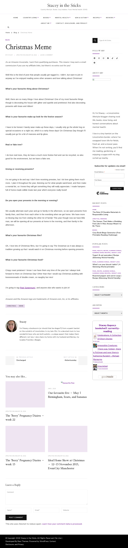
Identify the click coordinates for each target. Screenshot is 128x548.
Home (15, 18)
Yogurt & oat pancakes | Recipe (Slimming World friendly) (105, 256)
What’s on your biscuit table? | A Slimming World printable (106, 265)
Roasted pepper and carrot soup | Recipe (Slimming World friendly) (106, 277)
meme (21, 306)
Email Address (99, 172)
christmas (11, 306)
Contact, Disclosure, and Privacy (71, 23)
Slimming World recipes (101, 252)
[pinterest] (94, 63)
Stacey (10, 55)
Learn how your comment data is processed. (62, 524)
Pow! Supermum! (27, 288)
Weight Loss (116, 252)
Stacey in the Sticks (64, 6)
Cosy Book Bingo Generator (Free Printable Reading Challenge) (106, 234)
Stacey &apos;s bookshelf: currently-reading (107, 328)
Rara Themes (23, 541)
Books (46, 18)
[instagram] (99, 58)
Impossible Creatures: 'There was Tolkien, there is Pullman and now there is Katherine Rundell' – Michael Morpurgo (107, 352)
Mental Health (62, 18)
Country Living (30, 18)
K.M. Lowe (96, 341)
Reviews (109, 18)
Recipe (106, 250)
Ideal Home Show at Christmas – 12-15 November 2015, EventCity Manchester (66, 464)
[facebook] (108, 58)
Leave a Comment (46, 55)
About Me (45, 23)
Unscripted (102, 366)
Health (99, 250)
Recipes (96, 18)
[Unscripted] (95, 366)
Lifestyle (95, 219)
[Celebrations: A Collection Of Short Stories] (95, 335)
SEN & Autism (81, 18)
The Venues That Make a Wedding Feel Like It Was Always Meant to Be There (107, 223)
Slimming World (115, 250)
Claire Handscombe (103, 368)
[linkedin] (94, 58)
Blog (8, 40)
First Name (98, 180)
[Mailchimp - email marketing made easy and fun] (102, 194)
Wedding (103, 219)
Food (94, 250)
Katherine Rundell (98, 362)
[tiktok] (112, 58)
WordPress (44, 541)
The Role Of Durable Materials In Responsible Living (106, 213)
